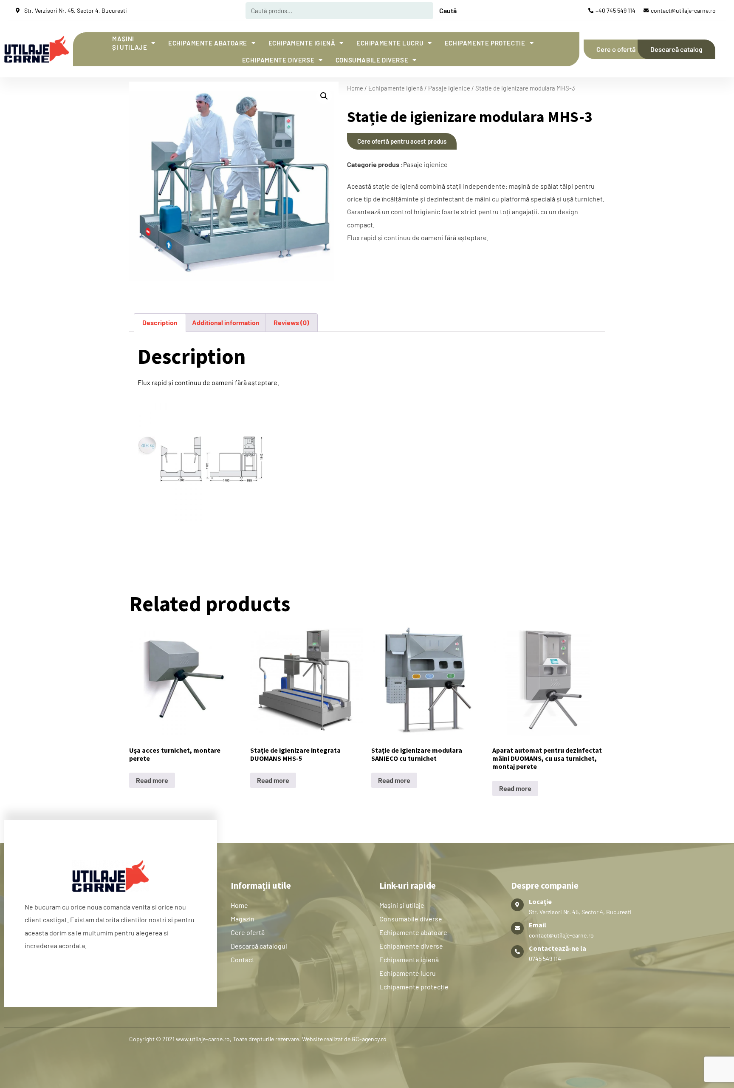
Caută (448, 10)
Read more (152, 780)
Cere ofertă (248, 932)
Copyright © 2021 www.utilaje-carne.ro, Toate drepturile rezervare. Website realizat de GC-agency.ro (258, 1039)
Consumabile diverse (372, 60)
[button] (324, 96)
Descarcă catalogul (259, 946)
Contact (242, 959)
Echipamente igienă (302, 43)
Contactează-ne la (557, 948)
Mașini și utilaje (129, 43)
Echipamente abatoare (207, 43)
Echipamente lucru (389, 43)
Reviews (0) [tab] (291, 322)
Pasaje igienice (449, 88)
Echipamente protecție (485, 43)
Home (355, 88)
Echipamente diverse (278, 60)
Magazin (242, 919)
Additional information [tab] (226, 322)
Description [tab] (160, 322)
